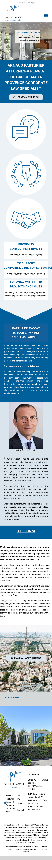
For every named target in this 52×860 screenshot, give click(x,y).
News (19, 803)
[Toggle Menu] (46, 15)
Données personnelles (20, 849)
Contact (20, 810)
